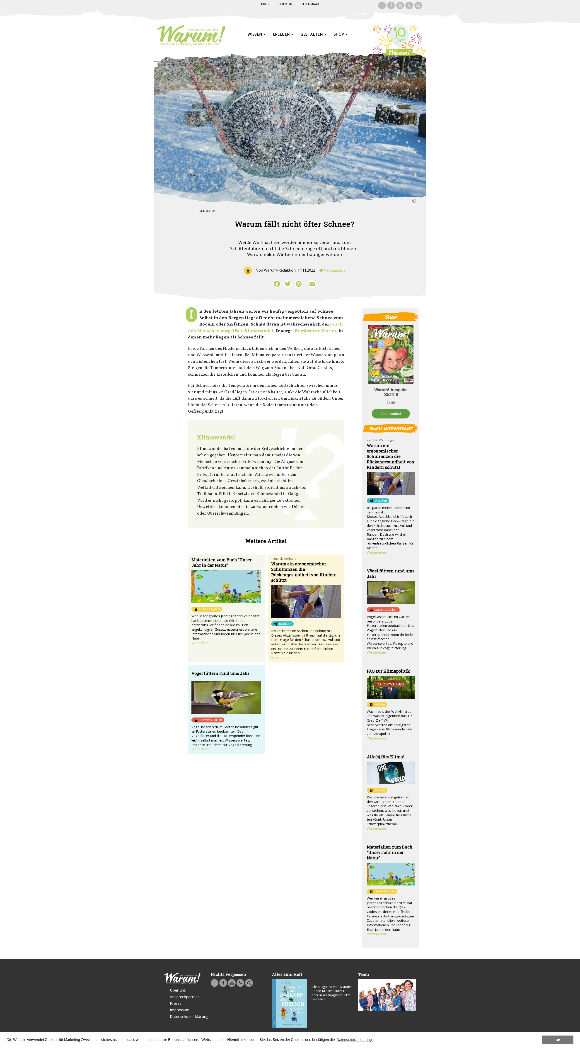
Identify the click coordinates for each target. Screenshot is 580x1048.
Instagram (309, 4)
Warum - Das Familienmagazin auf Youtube (400, 5)
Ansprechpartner (184, 996)
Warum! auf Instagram (382, 5)
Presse (266, 4)
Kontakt (409, 5)
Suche (418, 5)
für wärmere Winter (314, 331)
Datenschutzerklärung (185, 1016)
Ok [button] (558, 1040)
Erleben (282, 34)
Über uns (286, 4)
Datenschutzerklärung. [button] (354, 1040)
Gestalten (312, 34)
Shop (339, 34)
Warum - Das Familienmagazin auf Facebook (391, 5)
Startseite (207, 211)
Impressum (179, 1009)
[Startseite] (191, 35)
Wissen (255, 34)
